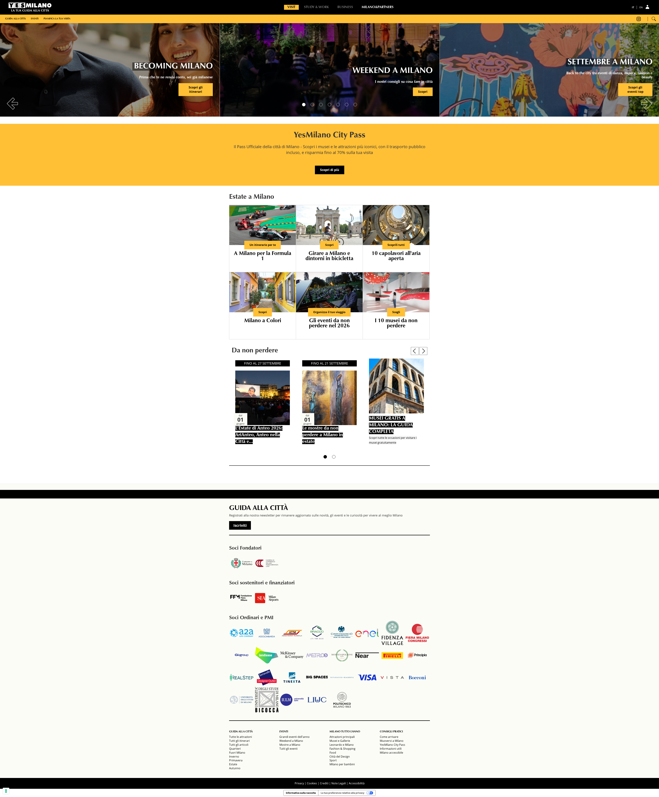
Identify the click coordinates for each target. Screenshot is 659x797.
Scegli (396, 312)
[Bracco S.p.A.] (317, 632)
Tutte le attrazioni (240, 737)
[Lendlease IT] (266, 655)
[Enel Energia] (367, 632)
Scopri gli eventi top (635, 89)
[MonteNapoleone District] (342, 655)
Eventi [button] (34, 19)
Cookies (312, 783)
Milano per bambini (342, 764)
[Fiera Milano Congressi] (417, 632)
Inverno (234, 756)
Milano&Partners (378, 7)
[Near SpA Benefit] (367, 655)
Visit (291, 7)
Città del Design (340, 756)
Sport (333, 760)
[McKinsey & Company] (292, 655)
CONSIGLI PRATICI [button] (391, 731)
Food (333, 752)
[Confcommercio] (342, 632)
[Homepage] (30, 5)
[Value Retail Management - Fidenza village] (392, 632)
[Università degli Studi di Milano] (241, 699)
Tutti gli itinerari (239, 741)
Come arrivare (389, 737)
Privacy (299, 783)
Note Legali (338, 783)
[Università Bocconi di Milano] (417, 677)
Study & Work (316, 7)
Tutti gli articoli (238, 745)
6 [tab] (346, 104)
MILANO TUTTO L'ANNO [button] (345, 731)
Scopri (422, 92)
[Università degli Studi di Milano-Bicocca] (266, 699)
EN (641, 7)
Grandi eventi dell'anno (294, 737)
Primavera (235, 760)
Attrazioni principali (342, 737)
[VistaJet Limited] (392, 677)
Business (345, 7)
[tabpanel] (110, 69)
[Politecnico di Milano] (342, 699)
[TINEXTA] (292, 677)
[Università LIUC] (317, 699)
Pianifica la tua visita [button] (57, 19)
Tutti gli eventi (288, 749)
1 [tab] (303, 104)
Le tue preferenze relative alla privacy (342, 792)
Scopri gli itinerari (196, 89)
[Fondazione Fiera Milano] (241, 598)
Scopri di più (329, 170)
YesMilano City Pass (392, 745)
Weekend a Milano (291, 741)
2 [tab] (312, 104)
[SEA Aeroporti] (266, 598)
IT (633, 7)
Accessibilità (357, 783)
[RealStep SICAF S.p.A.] (241, 677)
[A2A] (241, 632)
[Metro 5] (317, 655)
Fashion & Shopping (342, 749)
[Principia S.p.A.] (417, 655)
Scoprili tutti (396, 245)
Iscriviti (240, 525)
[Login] (647, 7)
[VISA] (367, 677)
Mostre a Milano (289, 745)
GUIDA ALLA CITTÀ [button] (241, 731)
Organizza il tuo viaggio (329, 312)
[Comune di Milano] (241, 563)
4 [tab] (329, 104)
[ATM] (292, 632)
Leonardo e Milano (342, 745)
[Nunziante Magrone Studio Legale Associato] (342, 677)
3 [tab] (321, 104)
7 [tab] (355, 104)
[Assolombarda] (266, 632)
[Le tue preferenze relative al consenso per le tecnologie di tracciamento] (6, 791)
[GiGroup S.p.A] (241, 655)
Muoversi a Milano (391, 741)
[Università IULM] (292, 699)
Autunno (234, 768)
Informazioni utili (391, 749)
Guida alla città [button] (15, 19)
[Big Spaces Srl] (317, 677)
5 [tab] (338, 104)
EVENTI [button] (283, 731)
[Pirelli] (392, 655)
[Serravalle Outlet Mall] (266, 677)
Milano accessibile (391, 752)
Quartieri (235, 749)
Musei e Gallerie (340, 741)
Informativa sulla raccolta (301, 792)
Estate (233, 764)
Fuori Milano (237, 752)
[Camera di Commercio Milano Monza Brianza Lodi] (266, 563)
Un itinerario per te (263, 245)
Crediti (324, 783)
